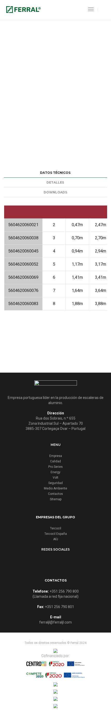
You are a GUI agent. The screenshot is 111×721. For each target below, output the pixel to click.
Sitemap (55, 499)
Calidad (55, 461)
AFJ (55, 539)
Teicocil (55, 528)
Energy (55, 472)
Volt (55, 477)
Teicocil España (55, 534)
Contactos (55, 494)
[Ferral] (23, 9)
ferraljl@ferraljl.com (55, 622)
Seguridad (55, 483)
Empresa (55, 456)
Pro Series (55, 467)
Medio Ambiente (55, 488)
